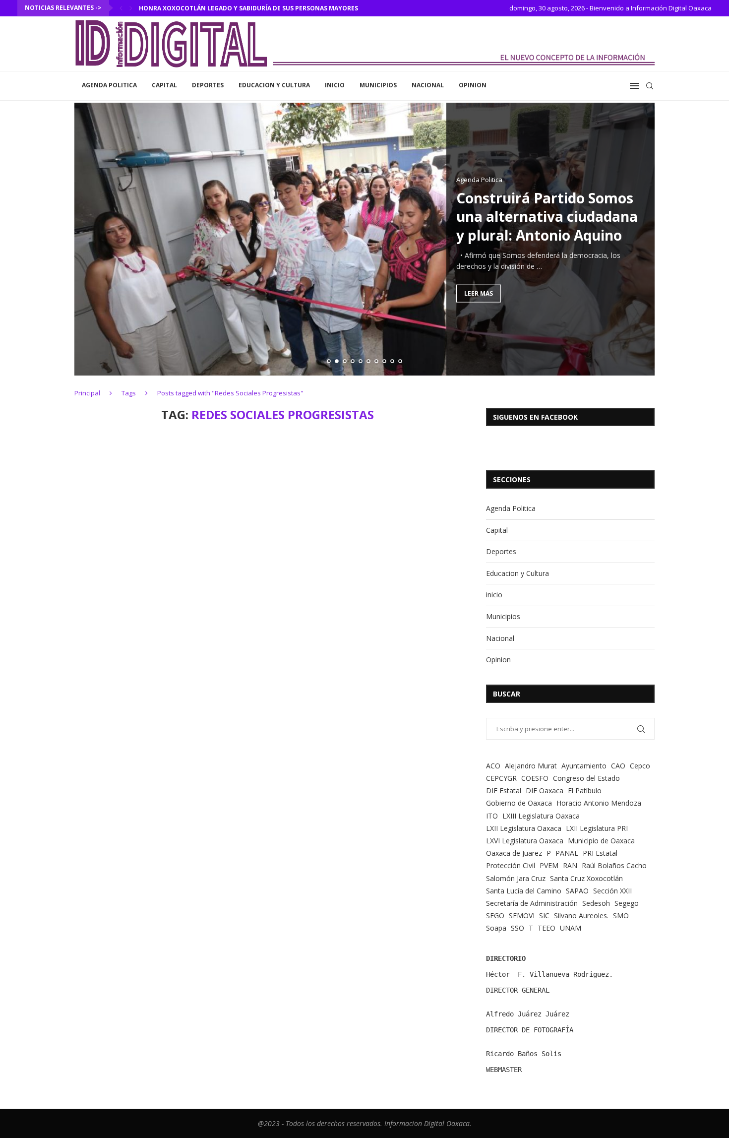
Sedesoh (596, 903)
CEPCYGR (501, 778)
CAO (618, 765)
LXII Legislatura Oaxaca (523, 828)
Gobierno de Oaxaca (519, 803)
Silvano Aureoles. (581, 915)
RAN (570, 865)
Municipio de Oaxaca (601, 840)
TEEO (546, 928)
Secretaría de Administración (532, 903)
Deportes (208, 85)
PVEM (549, 865)
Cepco (640, 765)
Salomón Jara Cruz (516, 878)
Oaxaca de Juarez (514, 853)
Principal (87, 392)
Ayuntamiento (584, 765)
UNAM (570, 928)
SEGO (495, 915)
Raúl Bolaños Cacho (614, 865)
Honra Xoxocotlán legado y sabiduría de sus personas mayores (248, 8)
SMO (621, 915)
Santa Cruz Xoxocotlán (586, 878)
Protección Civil (510, 865)
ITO (492, 816)
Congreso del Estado (586, 778)
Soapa (496, 928)
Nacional (428, 85)
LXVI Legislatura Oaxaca (524, 840)
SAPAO (577, 890)
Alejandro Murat (531, 765)
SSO (517, 928)
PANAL (566, 853)
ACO (493, 765)
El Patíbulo (585, 790)
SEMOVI (522, 915)
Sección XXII (612, 890)
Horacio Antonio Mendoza (598, 803)
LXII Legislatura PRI (597, 828)
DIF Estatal (503, 790)
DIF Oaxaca (544, 790)
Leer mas (478, 293)
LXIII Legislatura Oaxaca (541, 816)
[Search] (650, 85)
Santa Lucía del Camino (523, 890)
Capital (164, 85)
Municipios (378, 85)
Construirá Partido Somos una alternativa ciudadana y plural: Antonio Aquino (547, 216)
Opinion (472, 85)
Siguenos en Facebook (535, 417)
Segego (626, 903)
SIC (544, 915)
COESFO (534, 778)
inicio (335, 85)
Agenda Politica (109, 85)
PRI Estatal (600, 853)
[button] (121, 8)
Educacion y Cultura (274, 85)
